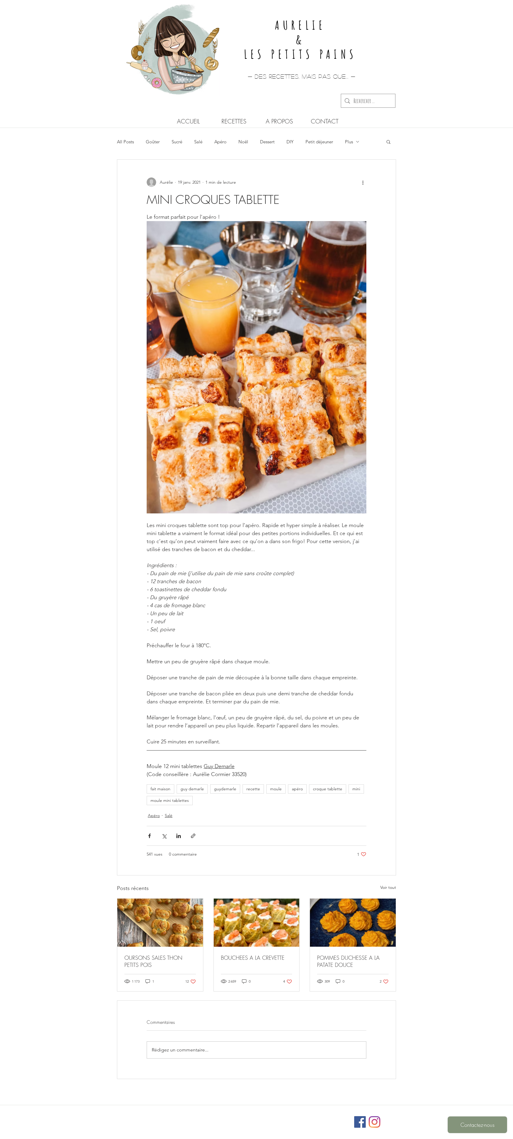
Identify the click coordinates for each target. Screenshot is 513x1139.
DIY (290, 142)
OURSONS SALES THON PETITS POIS (153, 961)
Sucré (177, 142)
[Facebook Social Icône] (360, 1122)
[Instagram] (374, 1122)
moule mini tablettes (170, 800)
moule (276, 788)
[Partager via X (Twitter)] (164, 836)
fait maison (160, 788)
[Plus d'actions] (362, 182)
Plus (349, 142)
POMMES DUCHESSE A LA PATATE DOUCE (348, 961)
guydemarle (225, 788)
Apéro (220, 142)
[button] (388, 141)
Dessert (267, 142)
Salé (198, 142)
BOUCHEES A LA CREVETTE (252, 957)
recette (253, 788)
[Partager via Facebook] (149, 836)
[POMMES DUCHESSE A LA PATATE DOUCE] (353, 923)
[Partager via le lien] (193, 836)
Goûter (153, 142)
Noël (243, 142)
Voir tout (388, 887)
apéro (297, 788)
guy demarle (192, 788)
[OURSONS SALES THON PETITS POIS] (160, 923)
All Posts (125, 142)
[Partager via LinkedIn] (178, 836)
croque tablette (327, 788)
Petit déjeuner (319, 142)
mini (356, 788)
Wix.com (296, 1119)
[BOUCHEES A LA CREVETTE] (257, 923)
